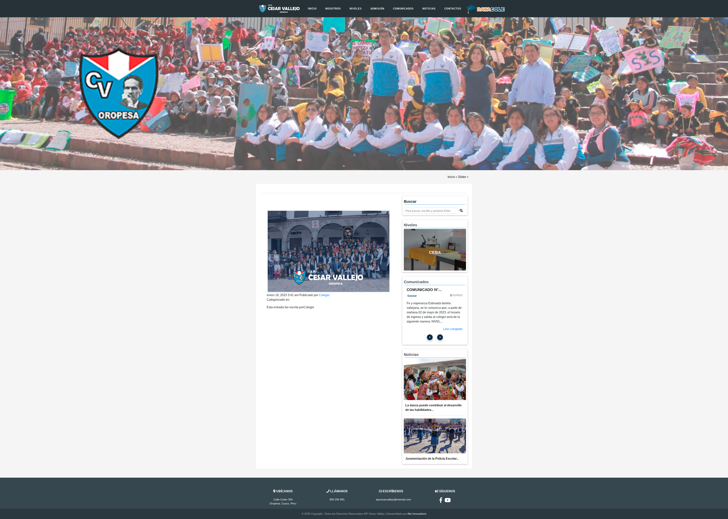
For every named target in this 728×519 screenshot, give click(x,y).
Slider (462, 177)
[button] (461, 210)
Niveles (356, 8)
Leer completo (452, 329)
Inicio (312, 8)
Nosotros (333, 8)
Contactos (452, 8)
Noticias (429, 8)
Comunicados (403, 8)
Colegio (324, 295)
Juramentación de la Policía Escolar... (432, 458)
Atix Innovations (416, 513)
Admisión (377, 8)
